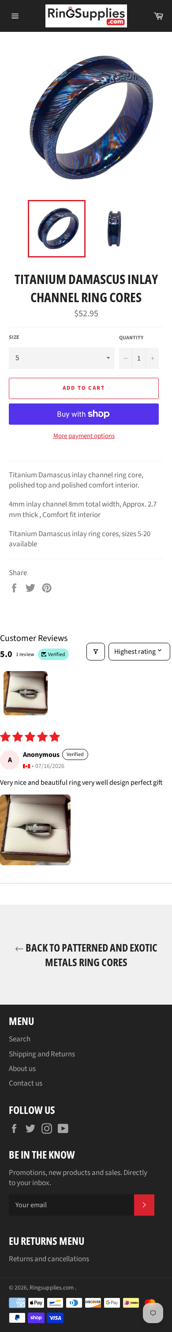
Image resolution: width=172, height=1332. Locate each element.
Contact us (25, 1083)
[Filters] (95, 651)
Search (19, 1039)
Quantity (131, 338)
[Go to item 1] (26, 693)
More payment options (84, 436)
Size (14, 337)
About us (22, 1068)
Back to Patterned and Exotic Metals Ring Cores (90, 954)
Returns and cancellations (49, 1259)
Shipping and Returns (42, 1054)
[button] (35, 830)
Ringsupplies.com (52, 1287)
